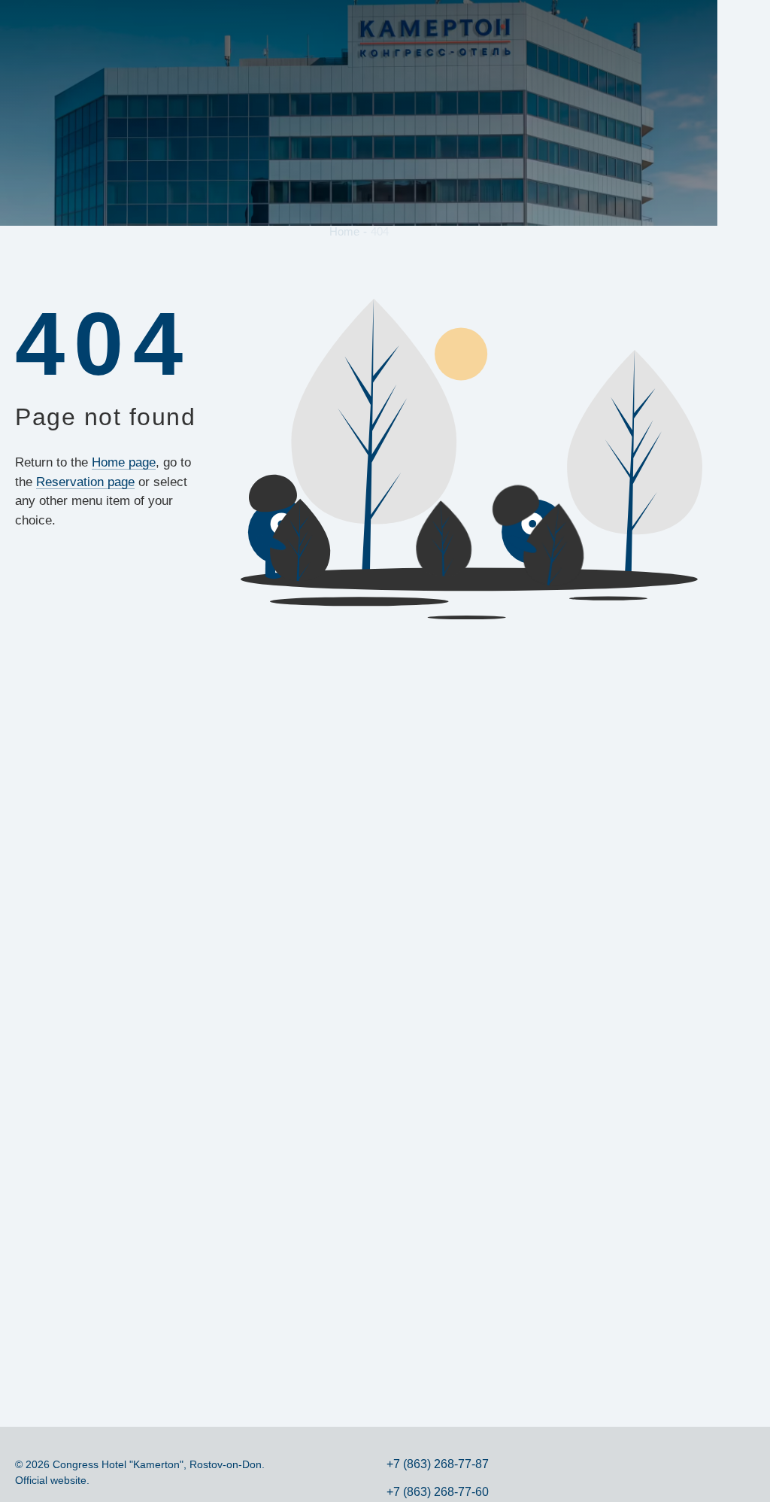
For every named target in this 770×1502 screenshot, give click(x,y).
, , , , (744, 1344)
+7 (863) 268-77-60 (438, 1491)
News (569, 29)
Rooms (146, 29)
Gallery (523, 29)
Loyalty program (248, 29)
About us (102, 29)
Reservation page (85, 481)
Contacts (675, 29)
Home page (124, 462)
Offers (194, 29)
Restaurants (456, 29)
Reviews (617, 29)
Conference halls (376, 29)
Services (308, 29)
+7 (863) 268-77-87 (743, 193)
